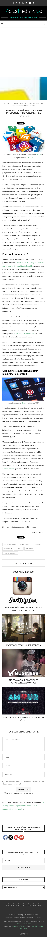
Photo (38, 154)
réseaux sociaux (10, 553)
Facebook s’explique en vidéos (23, 645)
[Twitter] (16, 3)
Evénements (18, 103)
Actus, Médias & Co (24, 924)
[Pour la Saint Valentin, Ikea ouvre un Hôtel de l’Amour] (23, 700)
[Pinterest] (19, 3)
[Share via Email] (31, 563)
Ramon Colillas (8, 469)
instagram (8, 549)
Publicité (29, 549)
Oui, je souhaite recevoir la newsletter (20, 793)
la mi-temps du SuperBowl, (24, 333)
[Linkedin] (23, 3)
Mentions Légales (12, 917)
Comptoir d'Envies (18, 926)
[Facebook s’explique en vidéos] (23, 628)
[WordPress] (33, 3)
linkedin (19, 549)
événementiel (25, 545)
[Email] (30, 3)
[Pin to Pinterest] (28, 563)
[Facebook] (13, 3)
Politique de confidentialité (28, 914)
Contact (39, 917)
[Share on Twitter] (26, 563)
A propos (12, 914)
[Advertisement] (23, 52)
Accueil (6, 103)
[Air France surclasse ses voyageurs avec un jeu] (23, 663)
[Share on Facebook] (23, 563)
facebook (37, 545)
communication (10, 545)
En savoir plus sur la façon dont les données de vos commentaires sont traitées (23, 805)
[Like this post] (18, 563)
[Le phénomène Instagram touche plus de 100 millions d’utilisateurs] (23, 590)
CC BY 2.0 (29, 158)
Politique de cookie (27, 917)
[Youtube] (26, 3)
